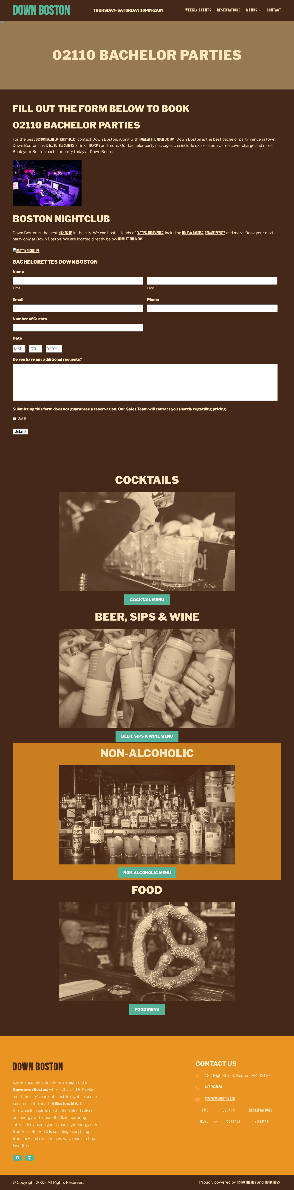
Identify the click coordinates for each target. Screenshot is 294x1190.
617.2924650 (213, 1087)
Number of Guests (30, 319)
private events (215, 233)
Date (17, 338)
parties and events (150, 233)
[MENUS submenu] (260, 10)
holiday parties (192, 233)
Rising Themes (246, 1182)
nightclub (65, 233)
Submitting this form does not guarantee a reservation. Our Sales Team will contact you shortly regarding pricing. (122, 409)
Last (150, 288)
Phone (153, 299)
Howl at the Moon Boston (157, 139)
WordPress (272, 1182)
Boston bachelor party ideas (56, 139)
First (16, 288)
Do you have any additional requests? (47, 359)
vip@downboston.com (220, 1098)
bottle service (64, 145)
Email (18, 299)
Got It (21, 418)
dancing (94, 145)
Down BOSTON (41, 10)
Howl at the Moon (130, 239)
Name (18, 271)
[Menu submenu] (215, 1121)
